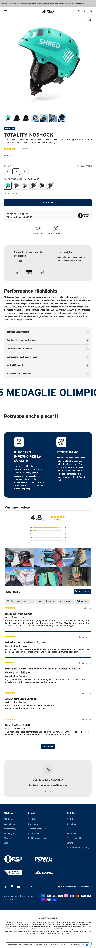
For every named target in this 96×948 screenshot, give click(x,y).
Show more (48, 747)
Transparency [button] (10, 829)
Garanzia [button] (71, 843)
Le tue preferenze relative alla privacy (59, 944)
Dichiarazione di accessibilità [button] (41, 838)
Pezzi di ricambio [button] (74, 838)
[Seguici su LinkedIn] (31, 886)
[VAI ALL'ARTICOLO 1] (45, 791)
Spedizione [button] (33, 819)
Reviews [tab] (14, 592)
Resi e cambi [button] (72, 834)
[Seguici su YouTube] (18, 886)
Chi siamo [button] (8, 819)
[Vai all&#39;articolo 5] (35, 118)
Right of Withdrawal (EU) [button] (78, 848)
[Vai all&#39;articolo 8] (62, 118)
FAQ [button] (68, 829)
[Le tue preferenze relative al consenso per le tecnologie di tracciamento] (91, 943)
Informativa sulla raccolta (20, 944)
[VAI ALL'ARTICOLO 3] (50, 791)
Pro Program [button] (34, 824)
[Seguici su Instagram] (12, 886)
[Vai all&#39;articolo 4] (26, 118)
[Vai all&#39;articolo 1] (8, 118)
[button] (48, 527)
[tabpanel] (48, 675)
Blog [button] (6, 843)
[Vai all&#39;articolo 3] (17, 118)
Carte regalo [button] (33, 834)
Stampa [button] (7, 838)
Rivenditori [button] (72, 824)
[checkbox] (82, 601)
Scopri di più (26, 489)
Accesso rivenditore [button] (37, 829)
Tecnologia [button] (9, 834)
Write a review (82, 591)
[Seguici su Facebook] (5, 886)
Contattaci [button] (72, 819)
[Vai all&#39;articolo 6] (44, 118)
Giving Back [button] (9, 824)
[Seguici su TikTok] (24, 886)
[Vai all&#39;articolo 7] (53, 118)
